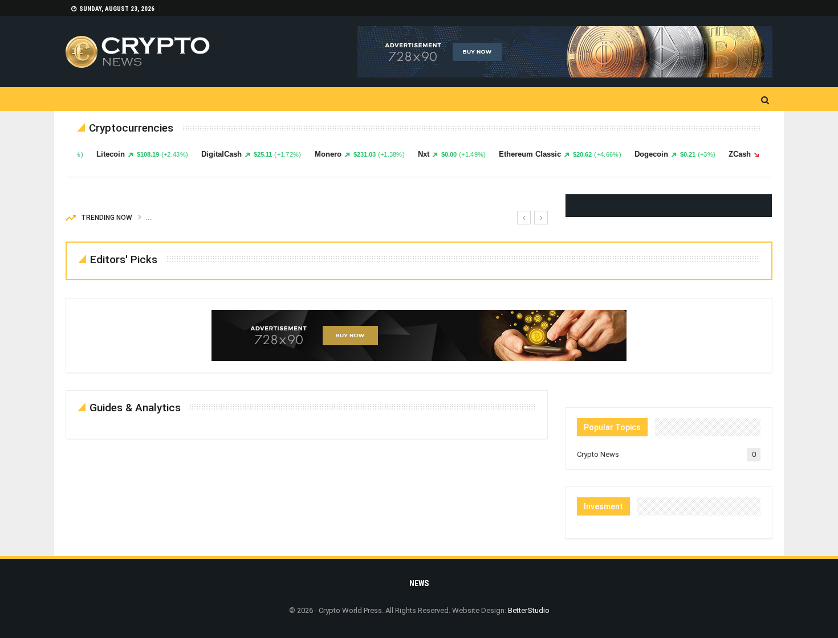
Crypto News (598, 454)
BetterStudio (529, 610)
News (419, 583)
